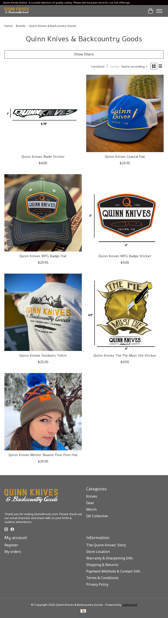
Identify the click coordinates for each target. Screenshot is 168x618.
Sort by (114, 66)
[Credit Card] (83, 611)
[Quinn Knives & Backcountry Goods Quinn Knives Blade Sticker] (43, 113)
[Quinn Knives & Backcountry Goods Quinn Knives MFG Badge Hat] (43, 213)
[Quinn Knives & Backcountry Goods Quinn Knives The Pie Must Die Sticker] (125, 312)
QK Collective (97, 516)
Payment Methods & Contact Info (113, 571)
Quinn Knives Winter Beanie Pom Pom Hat (43, 455)
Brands (21, 26)
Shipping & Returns (102, 564)
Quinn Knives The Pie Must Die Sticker (124, 355)
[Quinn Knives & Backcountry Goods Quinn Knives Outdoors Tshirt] (43, 312)
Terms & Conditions (102, 577)
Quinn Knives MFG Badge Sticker (124, 256)
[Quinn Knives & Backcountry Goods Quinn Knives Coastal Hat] (125, 113)
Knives (91, 496)
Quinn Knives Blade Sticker (43, 156)
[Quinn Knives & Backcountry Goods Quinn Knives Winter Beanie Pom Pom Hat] (43, 411)
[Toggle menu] (159, 11)
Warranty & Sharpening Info (109, 558)
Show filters (84, 54)
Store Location (98, 551)
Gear (90, 502)
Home (8, 26)
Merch (91, 509)
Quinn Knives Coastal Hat (125, 156)
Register (11, 545)
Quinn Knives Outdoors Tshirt (43, 355)
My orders (12, 551)
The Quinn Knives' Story (106, 545)
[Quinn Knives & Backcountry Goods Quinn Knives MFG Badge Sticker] (125, 213)
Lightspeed (129, 605)
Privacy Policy (97, 584)
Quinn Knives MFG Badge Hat (43, 256)
